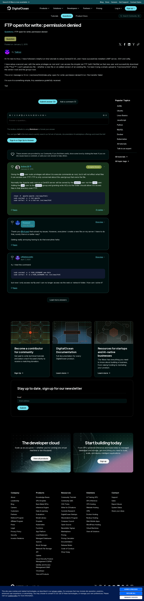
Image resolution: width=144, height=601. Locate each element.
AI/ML (119, 106)
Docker (120, 134)
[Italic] (12, 115)
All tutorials (121, 144)
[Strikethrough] (17, 115)
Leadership (15, 501)
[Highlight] (24, 115)
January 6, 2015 (27, 169)
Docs (107, 2)
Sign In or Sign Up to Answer (22, 140)
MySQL (120, 129)
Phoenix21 (26, 223)
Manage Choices (131, 597)
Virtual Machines (92, 528)
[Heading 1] (26, 115)
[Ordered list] (36, 115)
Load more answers (58, 300)
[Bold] (10, 115)
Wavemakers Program (69, 518)
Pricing (63, 535)
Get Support (123, 2)
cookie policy (13, 596)
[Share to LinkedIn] (129, 44)
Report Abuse (117, 504)
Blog (102, 2)
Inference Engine (42, 507)
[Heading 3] (31, 115)
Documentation (66, 542)
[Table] (43, 115)
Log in (117, 8)
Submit (23, 408)
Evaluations (40, 514)
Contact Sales (135, 2)
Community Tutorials (68, 497)
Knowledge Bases (43, 497)
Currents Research (68, 511)
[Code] (45, 115)
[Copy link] (138, 44)
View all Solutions (92, 531)
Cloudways (40, 571)
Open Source (66, 525)
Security (14, 535)
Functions (39, 528)
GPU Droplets (41, 501)
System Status (117, 507)
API (37, 552)
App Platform (41, 531)
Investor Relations (17, 538)
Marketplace (66, 531)
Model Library (41, 518)
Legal (13, 528)
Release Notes (66, 545)
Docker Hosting (92, 514)
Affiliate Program (17, 521)
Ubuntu (120, 111)
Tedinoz (18, 52)
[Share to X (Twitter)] (120, 44)
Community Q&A (67, 501)
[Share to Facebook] (124, 44)
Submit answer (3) (47, 102)
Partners (14, 514)
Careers (114, 2)
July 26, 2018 (28, 225)
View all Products (42, 574)
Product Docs (82, 16)
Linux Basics (122, 115)
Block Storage (41, 545)
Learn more (61, 373)
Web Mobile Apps (93, 521)
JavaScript (121, 120)
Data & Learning (42, 511)
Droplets (39, 521)
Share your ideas (118, 511)
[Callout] (41, 115)
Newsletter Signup (68, 528)
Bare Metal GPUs (42, 504)
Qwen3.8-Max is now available (15, 2)
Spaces (39, 542)
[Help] (106, 115)
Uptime (38, 555)
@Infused (25, 231)
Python (120, 125)
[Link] (19, 115)
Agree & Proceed (131, 589)
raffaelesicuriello (27, 257)
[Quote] (38, 115)
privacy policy (57, 591)
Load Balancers (41, 535)
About (13, 497)
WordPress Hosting (93, 525)
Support (115, 497)
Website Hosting (92, 507)
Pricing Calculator (67, 538)
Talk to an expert (124, 148)
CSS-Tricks (65, 504)
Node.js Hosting (92, 518)
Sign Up (17, 373)
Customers (15, 511)
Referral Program (17, 518)
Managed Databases (43, 538)
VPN (88, 511)
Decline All (130, 593)
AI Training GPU (92, 497)
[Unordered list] (34, 115)
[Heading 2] (29, 115)
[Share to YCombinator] (133, 44)
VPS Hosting (91, 504)
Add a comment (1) (68, 102)
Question (10, 39)
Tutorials (54, 16)
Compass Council (67, 521)
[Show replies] (104, 210)
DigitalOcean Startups (69, 514)
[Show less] (104, 166)
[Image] (22, 115)
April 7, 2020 (25, 259)
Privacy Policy (16, 531)
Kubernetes (122, 139)
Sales (114, 501)
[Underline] (15, 115)
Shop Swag (65, 552)
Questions (67, 16)
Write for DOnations (68, 507)
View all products (40, 458)
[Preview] (104, 115)
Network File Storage (44, 549)
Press (13, 525)
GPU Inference (91, 501)
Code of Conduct (67, 549)
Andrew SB (25, 166)
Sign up (130, 8)
